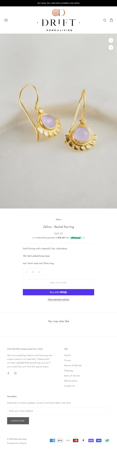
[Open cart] (111, 20)
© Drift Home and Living (16, 439)
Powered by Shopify (17, 443)
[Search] (104, 20)
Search (67, 355)
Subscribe (18, 420)
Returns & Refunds (73, 365)
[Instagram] (15, 373)
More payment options (58, 299)
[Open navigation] (6, 20)
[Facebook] (8, 373)
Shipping (68, 370)
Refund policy (70, 380)
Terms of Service (72, 375)
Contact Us (69, 386)
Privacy (67, 360)
